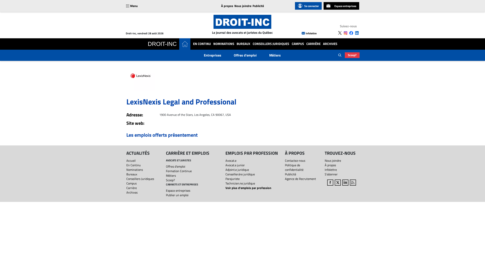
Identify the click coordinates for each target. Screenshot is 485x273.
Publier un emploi (177, 195)
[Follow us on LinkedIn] (357, 33)
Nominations (223, 44)
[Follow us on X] (340, 33)
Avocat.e (230, 160)
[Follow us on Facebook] (351, 33)
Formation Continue (179, 171)
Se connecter (311, 6)
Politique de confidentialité (294, 167)
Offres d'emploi (245, 55)
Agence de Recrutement (300, 179)
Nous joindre (242, 6)
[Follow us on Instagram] (345, 33)
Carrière (313, 44)
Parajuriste (232, 179)
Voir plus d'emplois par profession (248, 188)
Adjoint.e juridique (237, 169)
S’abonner (331, 174)
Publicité (258, 6)
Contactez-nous (295, 160)
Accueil (131, 160)
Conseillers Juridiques (271, 44)
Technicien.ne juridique (240, 183)
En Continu (202, 44)
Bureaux (243, 44)
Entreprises (212, 55)
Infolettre (311, 33)
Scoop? (352, 55)
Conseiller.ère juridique (240, 174)
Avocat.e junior (235, 165)
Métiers (275, 55)
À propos (227, 6)
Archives (330, 44)
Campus (298, 44)
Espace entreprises (345, 6)
